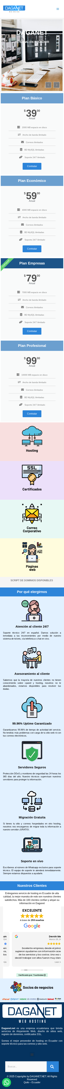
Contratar (32, 166)
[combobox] (26, 1066)
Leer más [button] (52, 962)
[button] (48, 85)
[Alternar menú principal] (57, 9)
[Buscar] (53, 1066)
